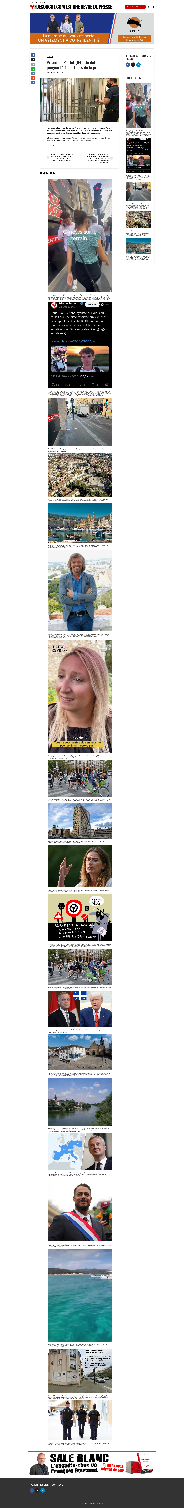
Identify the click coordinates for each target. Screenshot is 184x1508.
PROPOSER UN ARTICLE (37, 2)
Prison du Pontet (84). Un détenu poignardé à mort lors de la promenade (79, 65)
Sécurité (50, 56)
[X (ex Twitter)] (133, 64)
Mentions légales (98, 1503)
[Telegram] (138, 64)
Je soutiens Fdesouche (135, 7)
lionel (48, 73)
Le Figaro (50, 146)
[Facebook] (128, 64)
